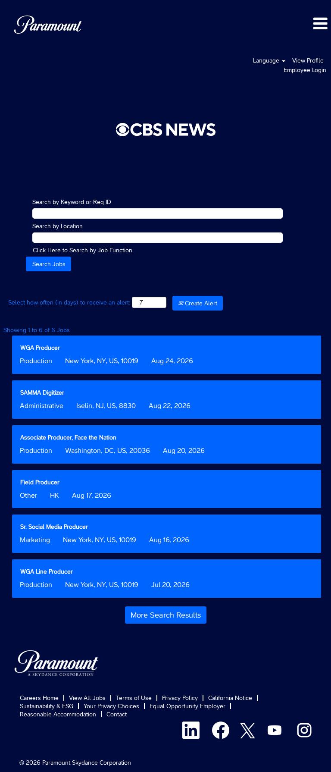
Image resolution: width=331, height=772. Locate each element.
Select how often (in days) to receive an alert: (69, 302)
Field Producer (39, 482)
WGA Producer (40, 347)
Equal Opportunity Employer (187, 706)
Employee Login (305, 69)
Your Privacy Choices (111, 706)
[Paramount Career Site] (56, 663)
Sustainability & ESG (46, 706)
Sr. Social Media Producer (54, 526)
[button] (220, 23)
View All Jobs (87, 697)
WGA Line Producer (46, 571)
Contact (116, 714)
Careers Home (39, 697)
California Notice (230, 697)
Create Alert (200, 303)
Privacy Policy (180, 697)
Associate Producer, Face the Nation (68, 437)
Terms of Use (134, 697)
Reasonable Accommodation (58, 714)
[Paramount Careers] (47, 24)
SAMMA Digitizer (42, 392)
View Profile (308, 60)
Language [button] (267, 60)
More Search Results (166, 614)
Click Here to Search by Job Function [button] (82, 250)
